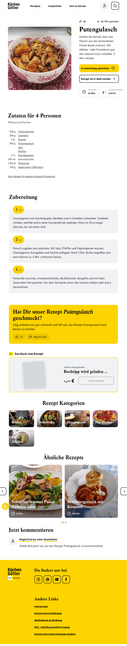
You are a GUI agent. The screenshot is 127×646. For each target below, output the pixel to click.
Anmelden (50, 539)
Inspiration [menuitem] (54, 6)
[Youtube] (57, 579)
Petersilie (23, 163)
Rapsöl (22, 139)
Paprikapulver (26, 155)
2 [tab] (63, 522)
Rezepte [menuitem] (35, 6)
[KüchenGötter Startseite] (13, 6)
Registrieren (27, 539)
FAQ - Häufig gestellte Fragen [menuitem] (52, 627)
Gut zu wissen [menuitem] (77, 6)
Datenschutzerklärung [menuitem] (48, 613)
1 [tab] (61, 522)
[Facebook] (66, 579)
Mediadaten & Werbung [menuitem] (48, 620)
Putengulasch (26, 143)
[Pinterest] (48, 579)
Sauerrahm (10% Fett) (30, 167)
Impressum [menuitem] (41, 606)
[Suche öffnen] (115, 6)
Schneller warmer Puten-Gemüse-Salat (33, 504)
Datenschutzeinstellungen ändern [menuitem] (54, 634)
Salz (20, 147)
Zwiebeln (23, 135)
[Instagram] (38, 579)
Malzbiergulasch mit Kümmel (85, 504)
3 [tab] (65, 522)
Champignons (26, 131)
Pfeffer (22, 151)
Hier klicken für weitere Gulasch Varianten (31, 176)
